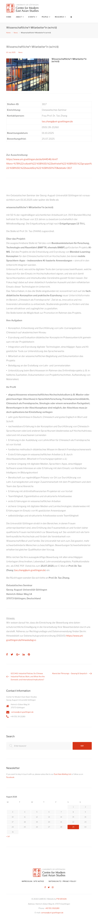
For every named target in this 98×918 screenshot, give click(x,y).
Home (8, 17)
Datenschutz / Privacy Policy (62, 881)
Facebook (10, 777)
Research (59, 17)
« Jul (8, 836)
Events (31, 17)
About (19, 17)
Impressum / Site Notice (33, 881)
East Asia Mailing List (62, 774)
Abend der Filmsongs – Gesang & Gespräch (69, 673)
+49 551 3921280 (52, 908)
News (16, 33)
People (45, 17)
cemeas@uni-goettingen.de (22, 712)
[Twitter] (49, 887)
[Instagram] (52, 887)
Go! (82, 746)
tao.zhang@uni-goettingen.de (57, 121)
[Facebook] (45, 887)
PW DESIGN (61, 899)
